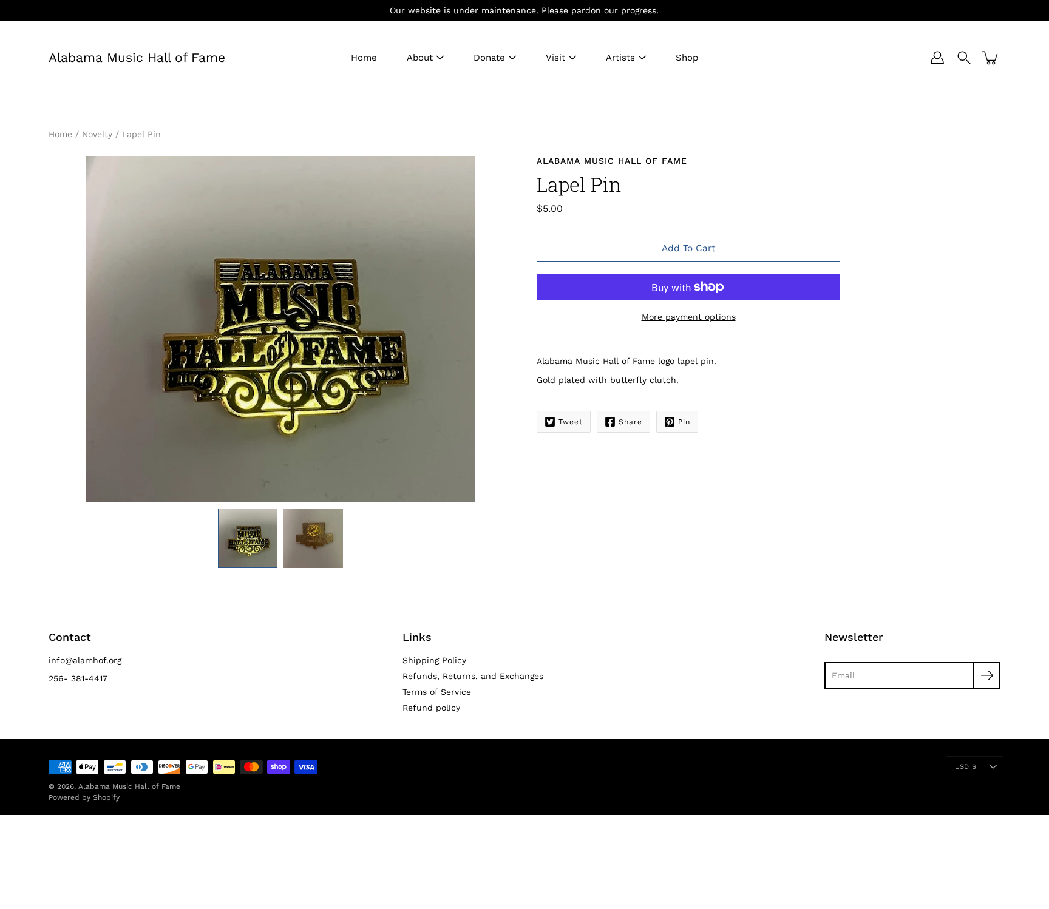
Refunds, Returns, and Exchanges (472, 676)
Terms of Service (436, 692)
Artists (620, 57)
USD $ (965, 767)
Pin (684, 421)
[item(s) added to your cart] (990, 57)
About (420, 57)
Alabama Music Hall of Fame (137, 57)
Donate (489, 57)
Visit (555, 57)
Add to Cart (688, 248)
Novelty (97, 134)
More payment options (689, 317)
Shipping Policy (434, 660)
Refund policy (431, 707)
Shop (687, 57)
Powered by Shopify (84, 797)
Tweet (570, 421)
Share (630, 421)
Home (364, 57)
